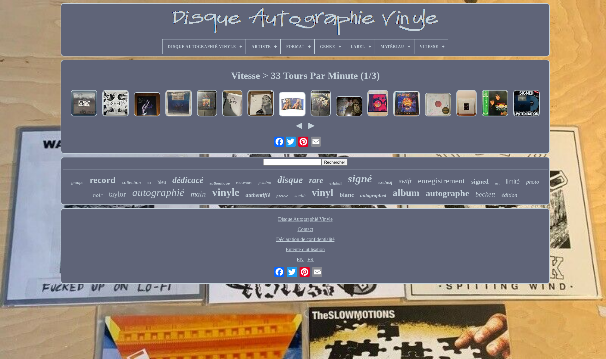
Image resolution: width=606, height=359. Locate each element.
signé (360, 179)
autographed (373, 195)
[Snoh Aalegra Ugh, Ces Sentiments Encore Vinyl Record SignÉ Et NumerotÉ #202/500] (261, 104)
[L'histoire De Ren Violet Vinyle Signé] (147, 105)
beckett (485, 194)
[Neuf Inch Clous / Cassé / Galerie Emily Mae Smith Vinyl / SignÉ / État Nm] (377, 104)
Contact (305, 229)
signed (480, 181)
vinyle (225, 192)
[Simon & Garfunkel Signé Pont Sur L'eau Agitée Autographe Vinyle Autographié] (349, 107)
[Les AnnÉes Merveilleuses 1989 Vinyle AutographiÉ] (207, 104)
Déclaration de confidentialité (305, 239)
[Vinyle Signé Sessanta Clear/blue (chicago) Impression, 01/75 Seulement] (438, 105)
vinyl (322, 192)
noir (98, 195)
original (336, 183)
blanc (347, 194)
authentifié (258, 195)
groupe (77, 182)
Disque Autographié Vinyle (305, 219)
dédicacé (187, 180)
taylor (117, 194)
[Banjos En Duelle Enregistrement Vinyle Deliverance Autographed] (321, 104)
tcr (149, 182)
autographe (447, 193)
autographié (158, 192)
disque (290, 179)
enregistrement (441, 180)
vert (497, 183)
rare (316, 180)
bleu (161, 182)
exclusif (385, 182)
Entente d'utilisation (305, 249)
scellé (300, 195)
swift (405, 181)
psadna (264, 182)
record (103, 180)
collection (131, 182)
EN (300, 259)
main (198, 194)
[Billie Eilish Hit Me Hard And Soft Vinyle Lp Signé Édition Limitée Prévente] (526, 104)
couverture (244, 182)
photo (532, 182)
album (406, 192)
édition (509, 195)
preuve (282, 195)
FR (310, 259)
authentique (220, 183)
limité (513, 181)
